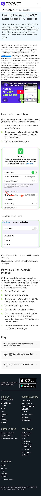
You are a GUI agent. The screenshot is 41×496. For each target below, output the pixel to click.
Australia (4, 414)
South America (27, 412)
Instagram (27, 444)
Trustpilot (27, 452)
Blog (2, 471)
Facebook (27, 447)
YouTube (27, 433)
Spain (3, 408)
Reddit (26, 435)
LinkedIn (27, 441)
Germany (4, 420)
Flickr (26, 455)
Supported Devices (7, 433)
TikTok (26, 449)
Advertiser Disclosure (8, 489)
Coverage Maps (6, 435)
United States (6, 403)
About (3, 465)
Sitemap (4, 476)
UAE (2, 417)
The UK (3, 406)
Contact (4, 468)
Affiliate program (7, 479)
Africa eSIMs (26, 420)
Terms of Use (21, 489)
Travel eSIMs (6, 56)
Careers (4, 473)
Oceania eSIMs (27, 414)
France (3, 422)
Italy (2, 411)
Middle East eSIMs (28, 406)
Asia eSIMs (25, 409)
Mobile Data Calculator (9, 438)
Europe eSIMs (26, 400)
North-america (27, 403)
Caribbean (25, 417)
